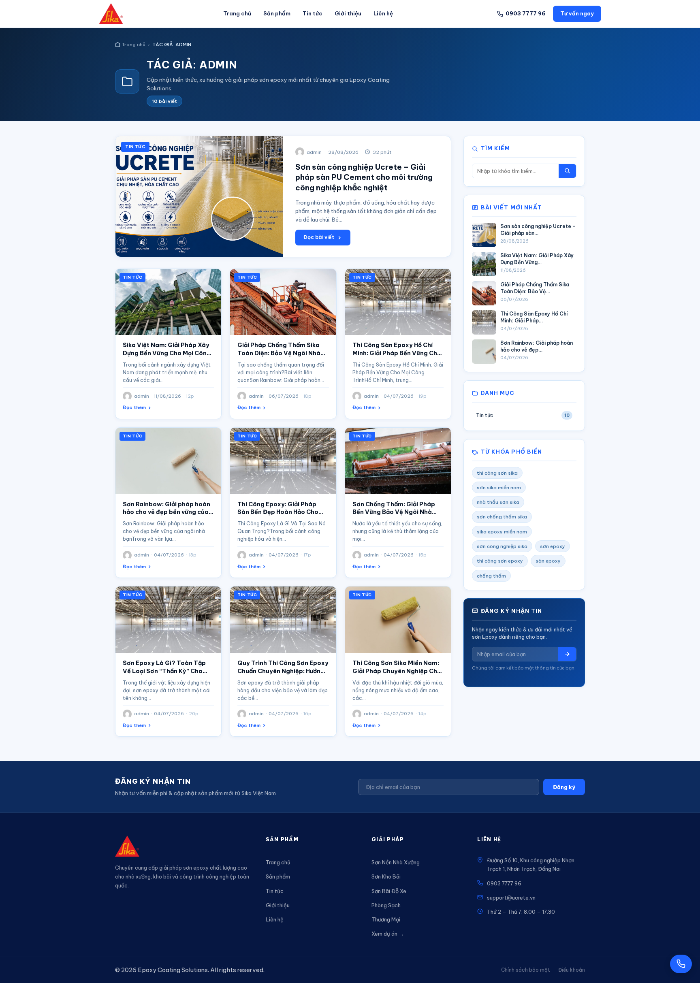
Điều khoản (571, 970)
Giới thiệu (348, 13)
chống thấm (491, 576)
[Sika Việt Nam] (111, 13)
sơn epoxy (552, 546)
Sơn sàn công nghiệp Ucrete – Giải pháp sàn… (538, 229)
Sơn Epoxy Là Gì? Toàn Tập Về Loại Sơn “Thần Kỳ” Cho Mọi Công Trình (164, 671)
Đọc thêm (134, 407)
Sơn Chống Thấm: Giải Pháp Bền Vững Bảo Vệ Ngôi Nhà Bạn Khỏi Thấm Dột (393, 512)
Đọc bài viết (318, 237)
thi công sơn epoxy (500, 561)
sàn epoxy (548, 561)
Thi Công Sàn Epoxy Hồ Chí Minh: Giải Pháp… (534, 317)
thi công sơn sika (497, 473)
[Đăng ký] (567, 654)
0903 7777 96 (504, 883)
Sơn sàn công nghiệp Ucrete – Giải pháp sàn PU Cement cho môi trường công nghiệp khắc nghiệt (364, 177)
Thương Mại (385, 919)
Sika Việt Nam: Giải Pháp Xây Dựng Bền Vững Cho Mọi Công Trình (167, 353)
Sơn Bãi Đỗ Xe (388, 891)
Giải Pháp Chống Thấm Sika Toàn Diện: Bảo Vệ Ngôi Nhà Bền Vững (278, 353)
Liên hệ (383, 13)
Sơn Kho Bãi (386, 876)
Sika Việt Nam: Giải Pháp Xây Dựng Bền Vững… (537, 258)
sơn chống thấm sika (502, 517)
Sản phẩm (276, 13)
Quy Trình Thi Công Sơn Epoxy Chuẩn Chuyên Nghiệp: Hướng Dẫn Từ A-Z (283, 671)
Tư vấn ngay (577, 13)
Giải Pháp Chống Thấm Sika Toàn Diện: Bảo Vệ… (534, 287)
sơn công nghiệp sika (502, 546)
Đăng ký (564, 787)
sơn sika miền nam (499, 487)
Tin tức (312, 13)
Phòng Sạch (386, 905)
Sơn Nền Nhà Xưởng (395, 862)
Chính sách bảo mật (525, 970)
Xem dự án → (387, 933)
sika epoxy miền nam (502, 532)
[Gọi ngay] (681, 964)
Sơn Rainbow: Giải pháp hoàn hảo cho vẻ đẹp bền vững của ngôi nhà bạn (166, 512)
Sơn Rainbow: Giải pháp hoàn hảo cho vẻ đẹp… (536, 346)
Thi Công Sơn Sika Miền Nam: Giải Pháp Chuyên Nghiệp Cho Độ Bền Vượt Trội (396, 671)
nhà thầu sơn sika (498, 502)
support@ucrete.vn (511, 897)
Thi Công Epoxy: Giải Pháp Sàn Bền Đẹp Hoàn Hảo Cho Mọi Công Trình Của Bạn (277, 512)
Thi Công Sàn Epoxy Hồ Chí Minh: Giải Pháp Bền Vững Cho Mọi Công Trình (396, 353)
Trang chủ (237, 13)
